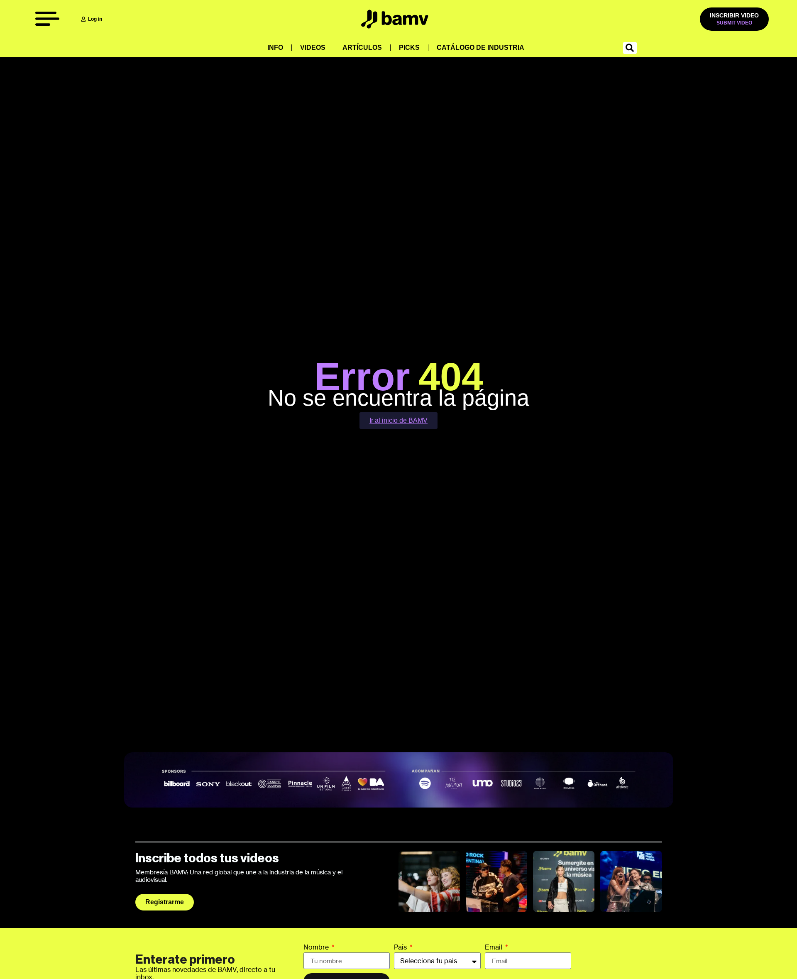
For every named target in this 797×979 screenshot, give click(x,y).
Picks (409, 47)
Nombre (316, 947)
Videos (312, 47)
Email (494, 947)
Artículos (362, 47)
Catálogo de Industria (480, 47)
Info (275, 47)
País (401, 947)
